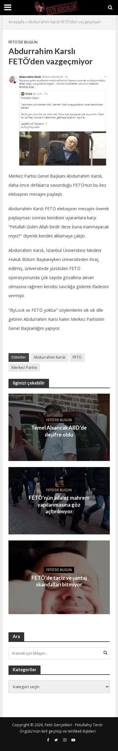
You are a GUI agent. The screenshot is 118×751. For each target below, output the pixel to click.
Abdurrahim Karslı (49, 357)
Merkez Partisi (24, 367)
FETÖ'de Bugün (23, 42)
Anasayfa (16, 21)
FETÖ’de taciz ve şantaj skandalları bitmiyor (59, 581)
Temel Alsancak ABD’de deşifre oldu (59, 430)
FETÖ (77, 357)
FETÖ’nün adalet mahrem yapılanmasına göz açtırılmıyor (59, 504)
